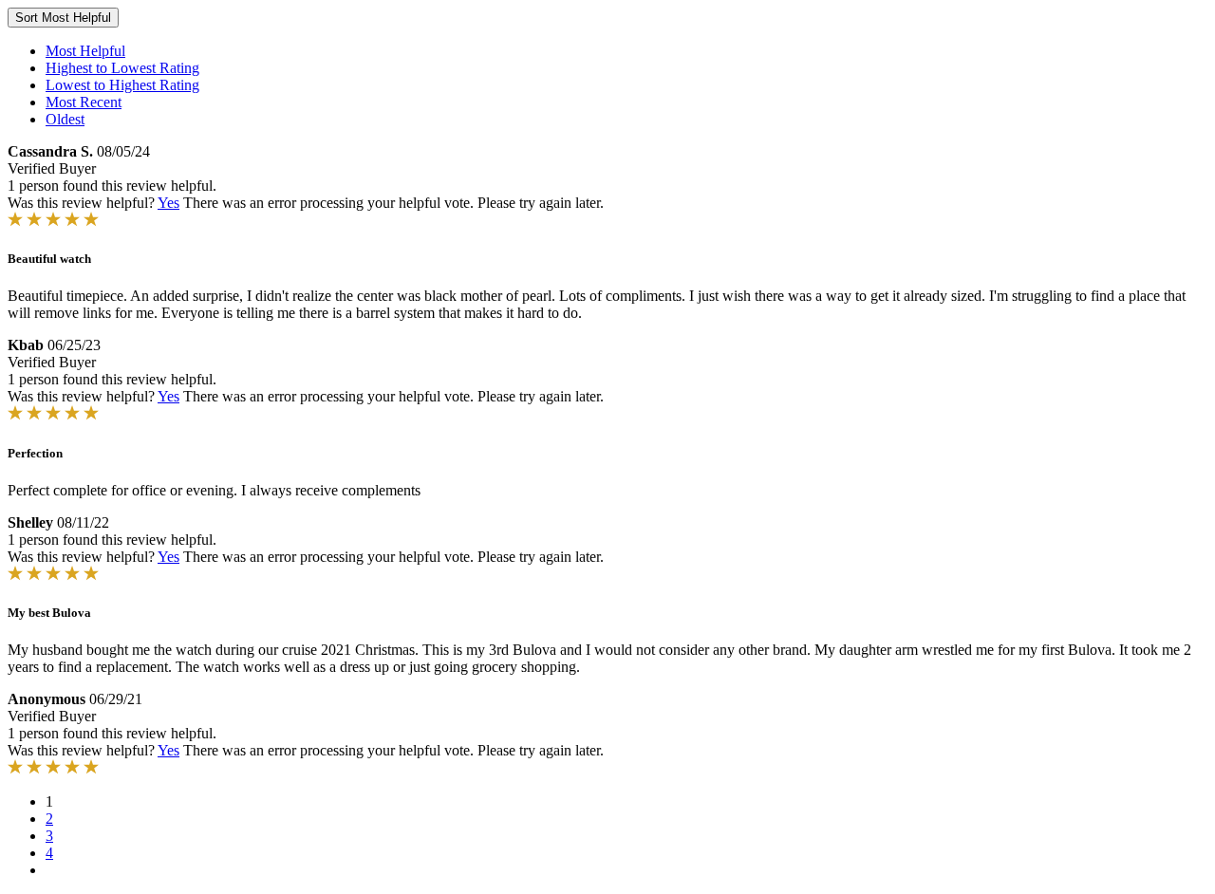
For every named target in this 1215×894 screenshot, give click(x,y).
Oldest (65, 119)
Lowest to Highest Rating (122, 85)
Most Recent (84, 102)
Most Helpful (85, 51)
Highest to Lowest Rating (122, 68)
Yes (168, 203)
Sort (63, 17)
